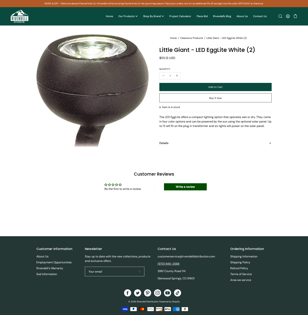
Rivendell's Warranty (49, 268)
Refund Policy (239, 268)
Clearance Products (191, 38)
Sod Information (46, 274)
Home (173, 38)
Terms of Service (241, 274)
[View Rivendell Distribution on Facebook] (127, 292)
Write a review (185, 187)
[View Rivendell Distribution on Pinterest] (147, 292)
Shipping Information (243, 256)
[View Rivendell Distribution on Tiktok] (177, 292)
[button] (280, 16)
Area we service (240, 280)
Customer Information (54, 249)
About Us (42, 256)
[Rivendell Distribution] (20, 16)
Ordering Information (247, 249)
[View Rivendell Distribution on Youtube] (167, 292)
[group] (154, 3)
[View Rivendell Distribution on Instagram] (157, 292)
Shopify (175, 301)
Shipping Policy (240, 262)
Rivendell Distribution (147, 301)
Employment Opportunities (54, 262)
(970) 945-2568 (168, 264)
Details (163, 143)
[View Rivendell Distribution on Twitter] (137, 292)
